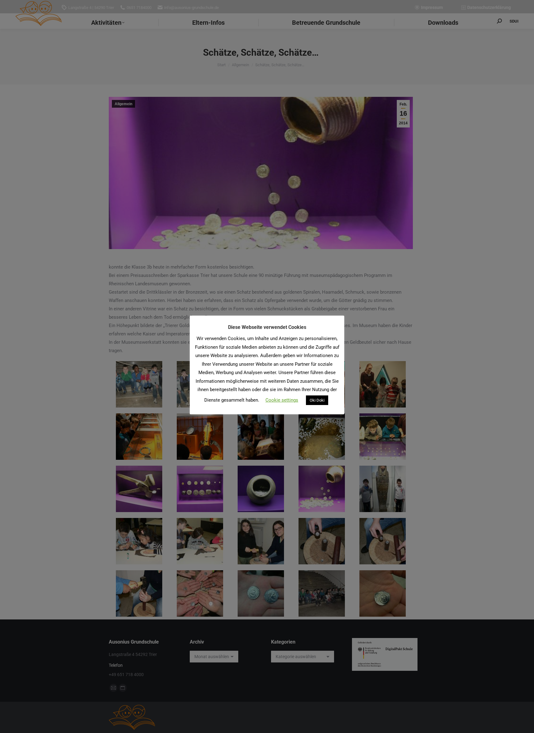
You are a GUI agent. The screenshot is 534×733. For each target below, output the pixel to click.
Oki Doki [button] (317, 400)
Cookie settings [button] (281, 400)
